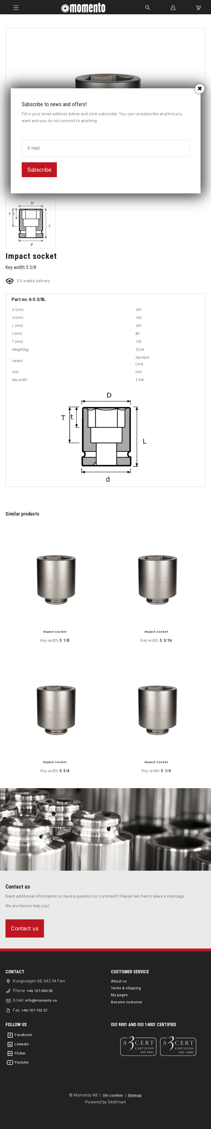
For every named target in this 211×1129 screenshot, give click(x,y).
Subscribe (39, 169)
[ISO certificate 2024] (158, 1046)
